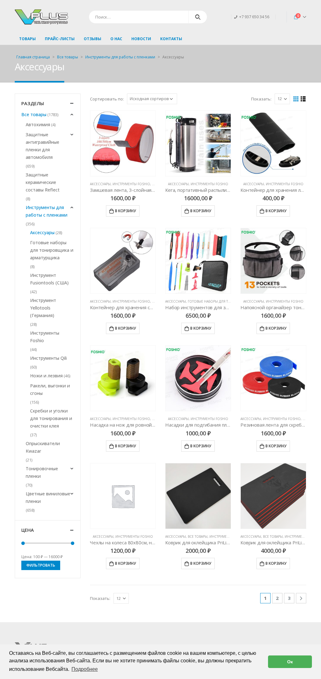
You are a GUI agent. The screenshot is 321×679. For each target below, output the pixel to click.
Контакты (171, 38)
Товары (27, 38)
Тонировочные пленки (42, 472)
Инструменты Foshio (131, 184)
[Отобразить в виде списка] (303, 99)
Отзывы (92, 38)
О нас (116, 38)
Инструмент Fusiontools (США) (49, 279)
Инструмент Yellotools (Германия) (43, 307)
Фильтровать (40, 565)
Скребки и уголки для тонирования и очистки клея (51, 418)
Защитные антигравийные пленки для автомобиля (42, 146)
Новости (141, 38)
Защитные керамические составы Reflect (43, 182)
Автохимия (38, 124)
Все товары (67, 57)
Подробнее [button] (84, 669)
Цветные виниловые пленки (48, 497)
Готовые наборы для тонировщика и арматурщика (51, 250)
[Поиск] (198, 17)
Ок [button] (290, 661)
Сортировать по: (107, 99)
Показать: (261, 99)
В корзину (125, 210)
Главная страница (33, 57)
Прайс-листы (60, 38)
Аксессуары (100, 184)
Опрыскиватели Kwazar (43, 447)
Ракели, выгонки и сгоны (50, 389)
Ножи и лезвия (46, 376)
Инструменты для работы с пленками (120, 57)
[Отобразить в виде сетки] (296, 99)
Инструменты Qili (48, 358)
